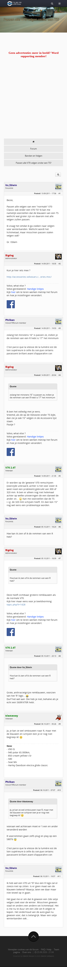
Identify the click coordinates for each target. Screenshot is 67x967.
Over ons (26, 952)
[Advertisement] (33, 104)
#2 (60, 263)
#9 (60, 724)
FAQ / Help (46, 949)
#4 (60, 375)
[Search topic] (58, 175)
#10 (59, 790)
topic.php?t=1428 (16, 604)
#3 (60, 328)
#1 (60, 193)
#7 (60, 558)
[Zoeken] (52, 3)
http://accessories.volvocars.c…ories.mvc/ (29, 276)
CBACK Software (47, 956)
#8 (60, 656)
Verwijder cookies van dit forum (23, 949)
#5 (60, 476)
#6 (60, 527)
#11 (59, 876)
